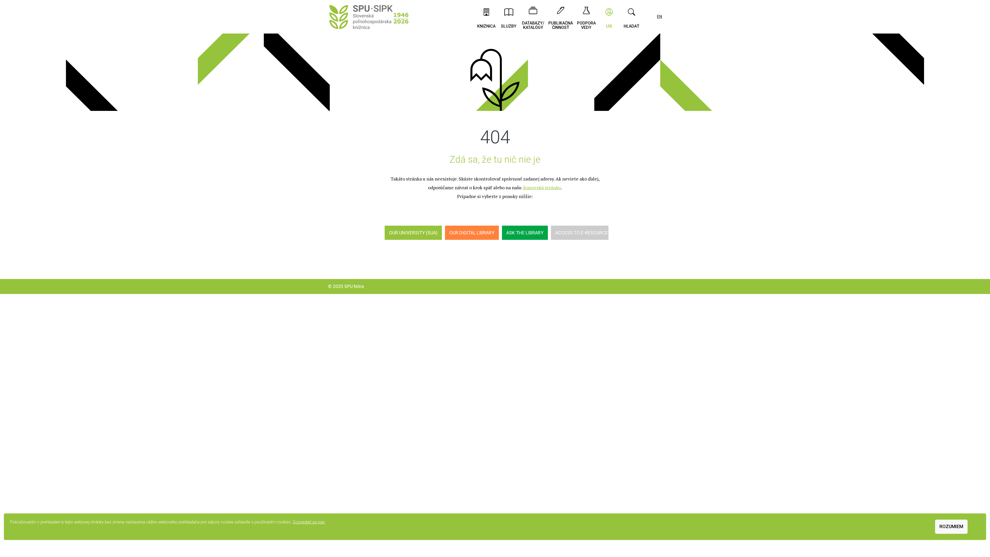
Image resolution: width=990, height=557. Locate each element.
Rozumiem (951, 526)
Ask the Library (524, 232)
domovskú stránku (542, 187)
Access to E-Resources (583, 232)
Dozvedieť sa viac (309, 522)
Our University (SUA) (413, 232)
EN (659, 16)
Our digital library (471, 232)
